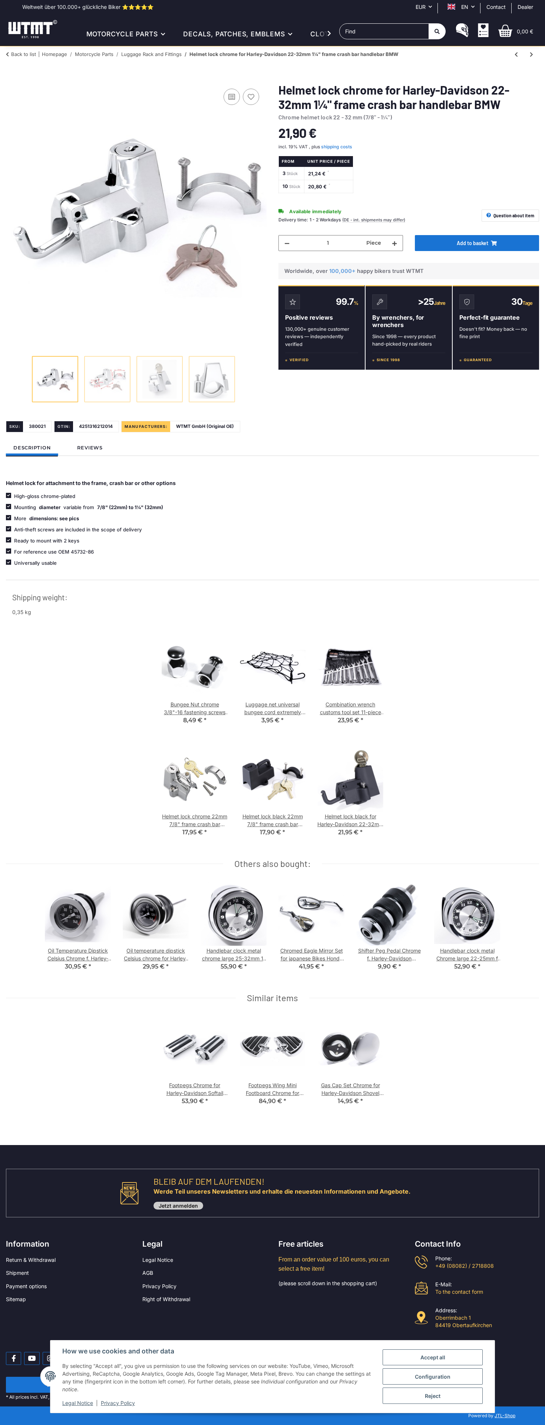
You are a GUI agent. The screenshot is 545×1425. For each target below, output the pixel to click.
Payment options (26, 1286)
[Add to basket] (12, 79)
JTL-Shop (505, 1415)
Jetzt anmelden (178, 1206)
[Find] (437, 31)
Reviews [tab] (89, 448)
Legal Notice (157, 1260)
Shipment (17, 1273)
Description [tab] (31, 448)
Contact (496, 7)
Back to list (23, 54)
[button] (462, 31)
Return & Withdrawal (31, 1260)
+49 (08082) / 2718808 (464, 1266)
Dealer (525, 7)
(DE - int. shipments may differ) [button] (373, 219)
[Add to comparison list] (232, 97)
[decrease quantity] (287, 243)
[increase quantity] (394, 243)
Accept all (432, 1357)
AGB (147, 1273)
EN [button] (464, 7)
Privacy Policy (159, 1286)
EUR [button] (421, 7)
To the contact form (459, 1292)
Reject (432, 1396)
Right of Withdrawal (166, 1299)
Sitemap (16, 1299)
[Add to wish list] (251, 97)
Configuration (432, 1376)
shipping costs (336, 146)
